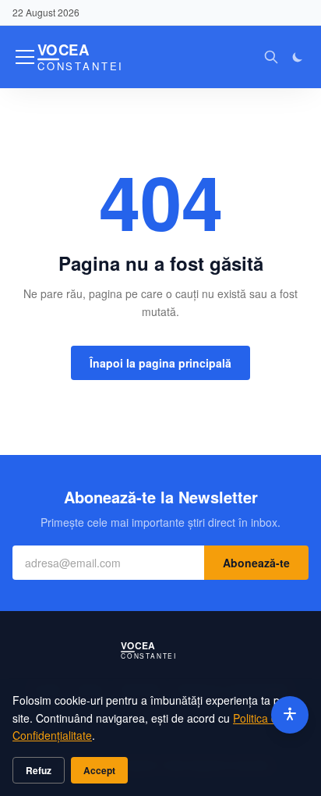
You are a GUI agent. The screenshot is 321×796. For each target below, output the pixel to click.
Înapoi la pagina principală (160, 363)
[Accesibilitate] (290, 715)
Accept (99, 770)
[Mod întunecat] (298, 57)
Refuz (38, 770)
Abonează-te (256, 562)
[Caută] (271, 56)
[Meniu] (24, 57)
